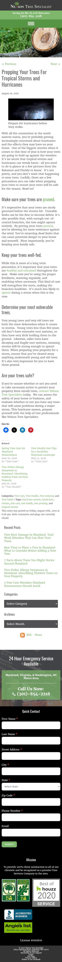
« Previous (9, 64)
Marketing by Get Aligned (31, 953)
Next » (55, 64)
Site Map (31, 956)
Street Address (12, 749)
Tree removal (47, 496)
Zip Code (8, 795)
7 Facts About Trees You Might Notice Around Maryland (29, 562)
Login (31, 954)
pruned (48, 200)
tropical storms (10, 507)
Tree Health (32, 496)
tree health (27, 503)
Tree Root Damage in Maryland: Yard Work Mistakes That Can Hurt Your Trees (28, 538)
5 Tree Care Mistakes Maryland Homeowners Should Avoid (24, 584)
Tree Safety (8, 499)
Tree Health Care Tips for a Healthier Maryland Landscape (44, 451)
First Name (10, 718)
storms (5, 503)
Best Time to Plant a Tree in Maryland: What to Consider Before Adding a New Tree (30, 551)
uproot (6, 292)
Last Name (9, 734)
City (5, 764)
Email (5, 826)
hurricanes (48, 499)
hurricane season (31, 499)
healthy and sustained (21, 270)
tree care (15, 503)
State (6, 780)
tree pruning (40, 503)
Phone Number (12, 810)
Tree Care (19, 496)
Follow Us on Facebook (31, 959)
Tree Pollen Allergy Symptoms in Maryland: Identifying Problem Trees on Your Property (15, 474)
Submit (9, 844)
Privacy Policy (31, 958)
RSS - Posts (34, 635)
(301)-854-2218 (31, 16)
